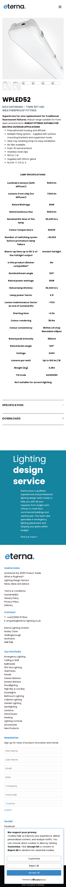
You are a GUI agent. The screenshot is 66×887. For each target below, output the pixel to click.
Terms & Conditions (15, 590)
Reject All (34, 865)
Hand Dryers (10, 713)
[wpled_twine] (46, 85)
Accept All (34, 872)
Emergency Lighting (14, 656)
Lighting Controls (13, 721)
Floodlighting (11, 685)
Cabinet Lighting (13, 699)
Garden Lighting (12, 703)
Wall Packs (10, 671)
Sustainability (11, 594)
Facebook (9, 826)
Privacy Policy (11, 601)
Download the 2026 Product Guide (22, 573)
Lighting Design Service (16, 580)
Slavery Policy (11, 598)
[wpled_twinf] (55, 85)
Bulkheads (9, 663)
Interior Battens (12, 678)
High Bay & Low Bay (14, 688)
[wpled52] (6, 85)
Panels (7, 674)
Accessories (10, 724)
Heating (8, 717)
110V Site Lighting (13, 667)
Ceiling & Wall (11, 660)
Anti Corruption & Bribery (33, 885)
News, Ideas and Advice (16, 583)
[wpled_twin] (16, 85)
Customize (34, 858)
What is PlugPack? (14, 576)
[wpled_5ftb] (36, 85)
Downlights (10, 692)
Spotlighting (10, 706)
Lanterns (9, 710)
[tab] (33, 405)
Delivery (8, 605)
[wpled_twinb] (26, 85)
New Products (11, 728)
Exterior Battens (12, 681)
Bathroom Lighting (14, 696)
